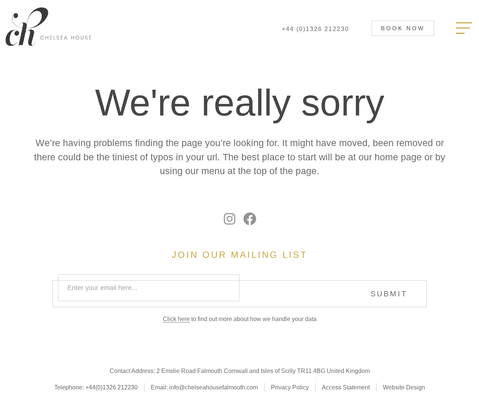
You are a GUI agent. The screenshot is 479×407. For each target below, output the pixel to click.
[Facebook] (250, 219)
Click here (176, 319)
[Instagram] (229, 219)
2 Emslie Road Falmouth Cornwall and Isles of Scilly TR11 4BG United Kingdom (263, 371)
